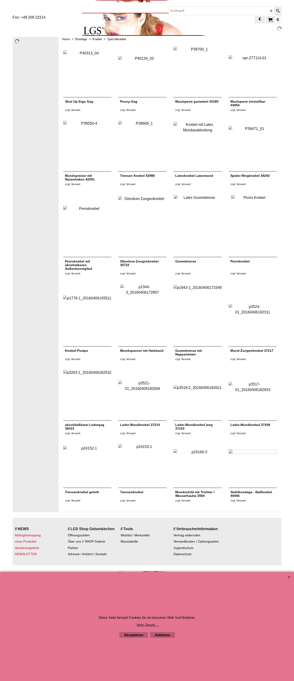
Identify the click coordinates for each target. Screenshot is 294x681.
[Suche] (277, 11)
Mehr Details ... (148, 625)
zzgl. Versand (72, 110)
